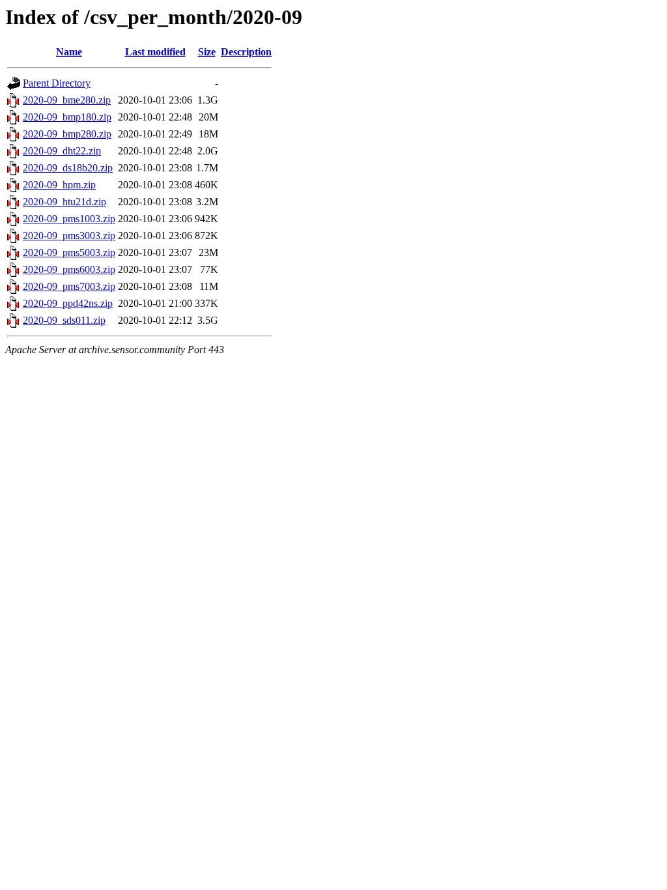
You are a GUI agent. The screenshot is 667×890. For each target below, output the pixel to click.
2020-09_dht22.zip (62, 150)
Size (207, 51)
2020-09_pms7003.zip (69, 286)
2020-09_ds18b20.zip (68, 167)
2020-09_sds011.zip (64, 320)
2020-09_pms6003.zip (69, 269)
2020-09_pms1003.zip (69, 218)
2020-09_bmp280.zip (67, 133)
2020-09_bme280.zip (67, 100)
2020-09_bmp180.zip (67, 116)
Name (69, 51)
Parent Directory (57, 83)
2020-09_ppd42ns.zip (68, 303)
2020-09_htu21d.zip (64, 201)
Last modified (155, 51)
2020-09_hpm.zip (59, 184)
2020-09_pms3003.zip (69, 235)
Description (246, 51)
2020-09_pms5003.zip (69, 252)
